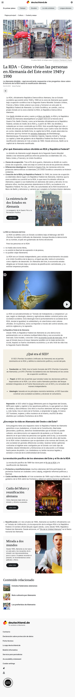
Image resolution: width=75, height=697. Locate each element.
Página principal (10, 15)
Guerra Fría (40, 167)
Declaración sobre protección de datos (18, 636)
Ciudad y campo (31, 15)
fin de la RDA (51, 463)
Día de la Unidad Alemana (50, 529)
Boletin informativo (10, 650)
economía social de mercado (50, 338)
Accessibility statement (12, 659)
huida (55, 411)
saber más (12, 218)
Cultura (20, 15)
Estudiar (34, 8)
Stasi (31, 404)
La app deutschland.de (11, 645)
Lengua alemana (65, 8)
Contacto (6, 632)
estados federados (38, 134)
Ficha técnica (8, 641)
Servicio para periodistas (12, 654)
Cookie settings (9, 663)
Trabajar (22, 8)
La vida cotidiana (48, 8)
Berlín (12, 116)
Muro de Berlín (44, 116)
